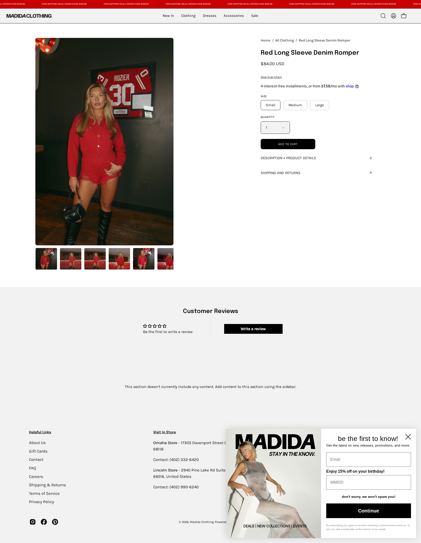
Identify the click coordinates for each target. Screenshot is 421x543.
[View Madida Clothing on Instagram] (32, 522)
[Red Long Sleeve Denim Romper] (46, 259)
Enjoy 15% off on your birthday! (355, 471)
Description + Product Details (288, 158)
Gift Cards (38, 451)
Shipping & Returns (47, 484)
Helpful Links (40, 432)
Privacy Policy (41, 501)
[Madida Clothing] (29, 15)
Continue (368, 510)
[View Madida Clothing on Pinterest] (55, 522)
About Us (37, 442)
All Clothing (284, 40)
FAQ (32, 468)
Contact (36, 459)
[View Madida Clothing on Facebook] (44, 522)
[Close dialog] (408, 437)
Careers (36, 476)
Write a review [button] (253, 328)
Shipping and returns (280, 173)
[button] (383, 16)
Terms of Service (44, 493)
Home (265, 40)
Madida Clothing (202, 522)
